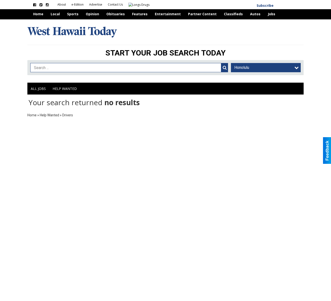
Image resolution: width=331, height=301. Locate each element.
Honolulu (241, 67)
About (62, 4)
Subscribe (265, 5)
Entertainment (168, 14)
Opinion (92, 14)
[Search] (224, 67)
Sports (73, 14)
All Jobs (38, 88)
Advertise (96, 4)
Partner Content (202, 14)
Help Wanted (65, 88)
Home (38, 14)
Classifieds (233, 14)
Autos (255, 14)
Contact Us (116, 4)
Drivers (67, 115)
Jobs (271, 14)
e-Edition (77, 4)
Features (140, 14)
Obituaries (115, 14)
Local (55, 14)
